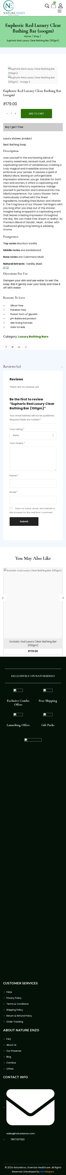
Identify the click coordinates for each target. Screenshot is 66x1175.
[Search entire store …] (47, 6)
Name (14, 475)
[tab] (33, 367)
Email (13, 492)
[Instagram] (21, 1149)
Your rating (17, 429)
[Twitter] (14, 1149)
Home (27, 36)
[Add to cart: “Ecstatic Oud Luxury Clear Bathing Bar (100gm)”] (33, 610)
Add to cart (36, 113)
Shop (36, 36)
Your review (17, 443)
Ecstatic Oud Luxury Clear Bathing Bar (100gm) (33, 643)
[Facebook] (6, 1149)
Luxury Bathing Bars (33, 337)
